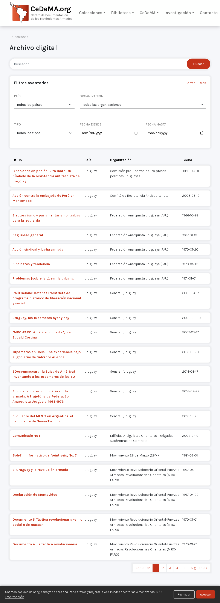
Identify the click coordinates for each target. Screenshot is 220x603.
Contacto (209, 12)
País (87, 160)
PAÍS (17, 96)
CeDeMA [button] (148, 12)
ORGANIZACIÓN (92, 96)
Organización (120, 160)
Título (17, 160)
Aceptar (205, 594)
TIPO (17, 124)
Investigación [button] (177, 12)
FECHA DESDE (90, 124)
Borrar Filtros (195, 83)
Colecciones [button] (90, 12)
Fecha (187, 160)
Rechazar (184, 594)
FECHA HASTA (155, 124)
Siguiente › (199, 568)
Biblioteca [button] (121, 12)
